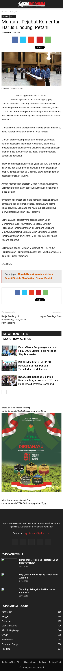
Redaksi (42, 662)
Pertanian (6, 621)
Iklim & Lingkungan (11, 630)
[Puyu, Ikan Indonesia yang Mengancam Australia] (9, 578)
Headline (6, 648)
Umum (12, 16)
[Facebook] (15, 542)
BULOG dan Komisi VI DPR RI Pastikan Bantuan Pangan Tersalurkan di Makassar (35, 365)
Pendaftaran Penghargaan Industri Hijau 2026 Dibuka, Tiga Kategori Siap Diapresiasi (38, 351)
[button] (58, 4)
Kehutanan (7, 611)
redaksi (7, 32)
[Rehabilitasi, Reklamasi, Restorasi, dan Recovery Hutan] (9, 563)
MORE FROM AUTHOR (17, 338)
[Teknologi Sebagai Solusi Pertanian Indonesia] (9, 593)
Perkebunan (7, 639)
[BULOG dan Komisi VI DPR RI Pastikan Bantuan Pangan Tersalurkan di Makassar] (9, 365)
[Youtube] (48, 542)
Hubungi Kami (30, 662)
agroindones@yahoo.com (37, 533)
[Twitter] (31, 542)
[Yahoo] (40, 542)
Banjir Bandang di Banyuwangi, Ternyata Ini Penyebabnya (14, 319)
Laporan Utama (9, 625)
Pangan (5, 16)
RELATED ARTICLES (15, 334)
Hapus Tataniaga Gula (50, 316)
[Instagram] (23, 542)
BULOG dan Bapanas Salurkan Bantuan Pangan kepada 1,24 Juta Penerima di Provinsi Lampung (38, 380)
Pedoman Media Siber (11, 662)
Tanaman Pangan (10, 644)
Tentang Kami (55, 662)
